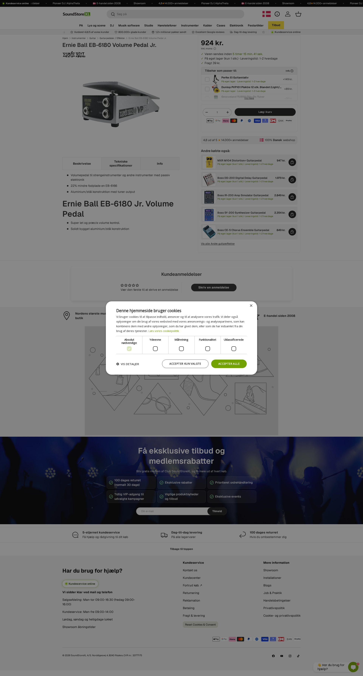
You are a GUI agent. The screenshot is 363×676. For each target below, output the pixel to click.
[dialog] (181, 338)
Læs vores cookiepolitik (163, 331)
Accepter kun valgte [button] (185, 363)
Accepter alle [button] (229, 363)
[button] (127, 364)
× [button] (251, 305)
